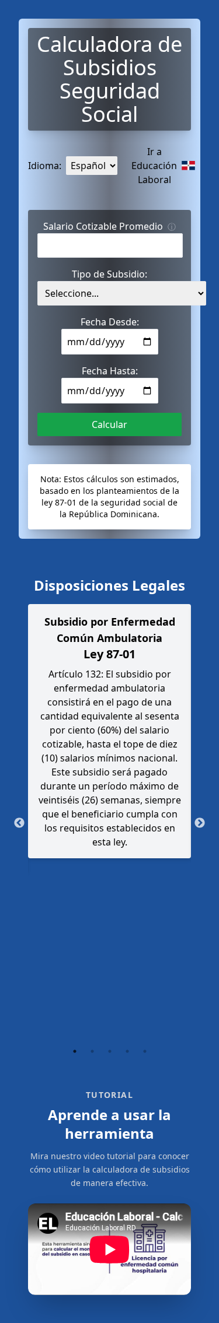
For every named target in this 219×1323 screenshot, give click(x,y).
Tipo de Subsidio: (109, 274)
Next (200, 823)
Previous (19, 823)
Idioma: (44, 165)
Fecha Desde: (110, 321)
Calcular (109, 424)
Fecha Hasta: (110, 370)
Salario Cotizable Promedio (109, 226)
